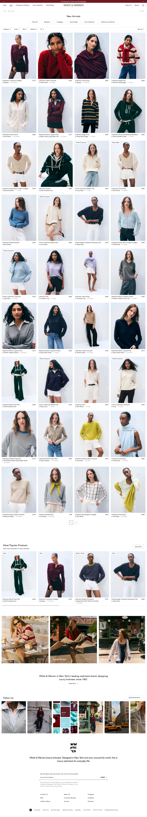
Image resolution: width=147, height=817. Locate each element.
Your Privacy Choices (55, 810)
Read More (72, 683)
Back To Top (73, 611)
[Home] (74, 5)
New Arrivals (11, 11)
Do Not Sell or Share (97, 809)
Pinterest (91, 801)
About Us (67, 794)
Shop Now (90, 1)
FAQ (41, 798)
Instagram (91, 794)
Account (66, 801)
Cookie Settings (86, 809)
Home (4, 11)
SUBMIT (102, 777)
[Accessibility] (30, 810)
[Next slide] (143, 577)
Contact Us (44, 794)
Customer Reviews (70, 798)
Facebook (91, 798)
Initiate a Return (45, 801)
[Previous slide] (3, 577)
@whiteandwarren (134, 697)
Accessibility (78, 810)
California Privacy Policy (67, 810)
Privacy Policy (37, 810)
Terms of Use (45, 810)
